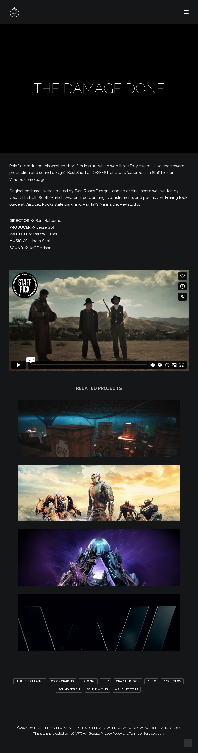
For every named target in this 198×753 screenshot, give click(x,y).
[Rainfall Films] (14, 12)
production (172, 681)
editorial (88, 681)
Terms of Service (142, 733)
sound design (69, 689)
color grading (62, 681)
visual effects (126, 689)
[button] (186, 12)
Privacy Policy (111, 733)
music (151, 681)
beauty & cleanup (30, 681)
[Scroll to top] (188, 743)
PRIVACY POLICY (125, 728)
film (105, 681)
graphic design (128, 681)
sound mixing (97, 689)
